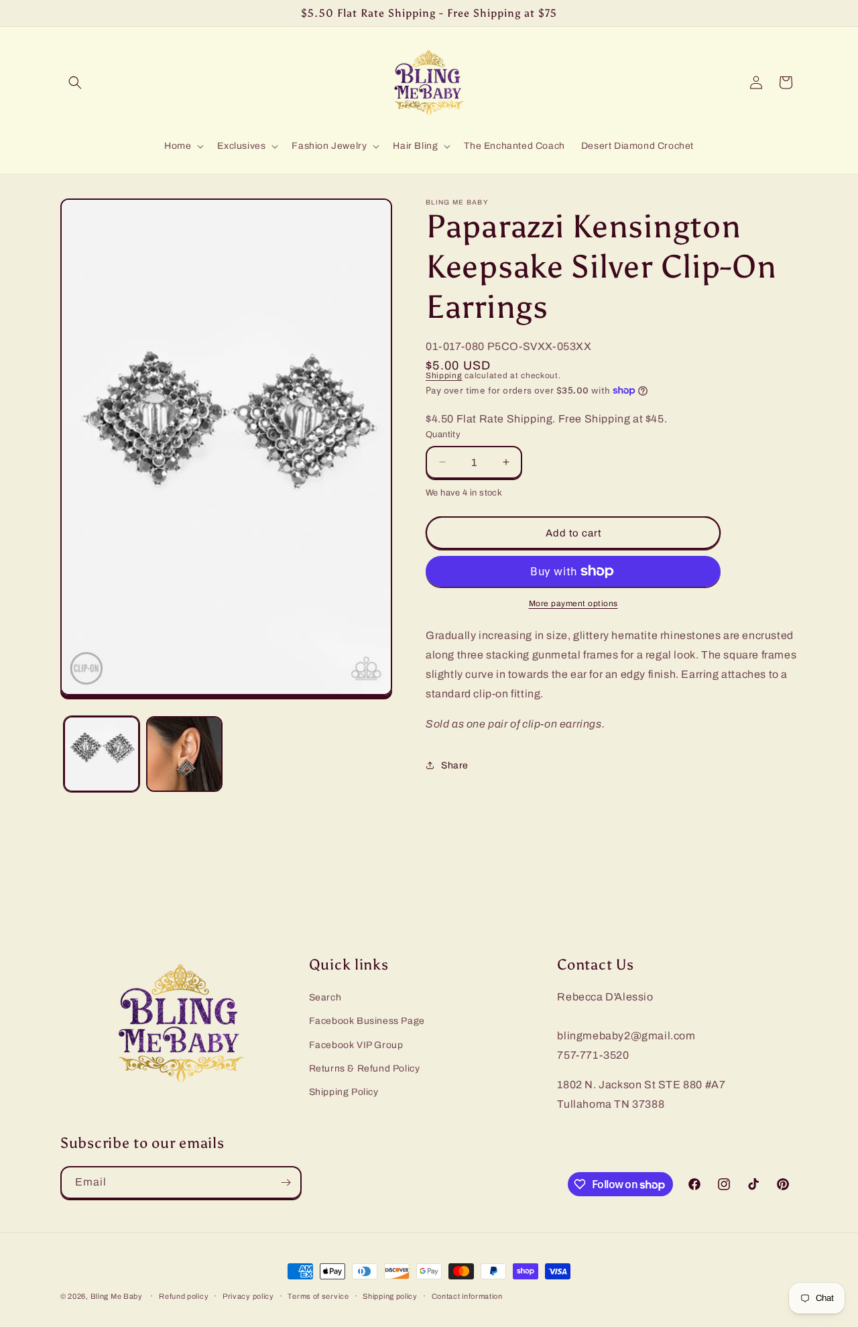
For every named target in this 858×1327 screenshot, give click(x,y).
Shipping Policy (344, 1092)
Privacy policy (248, 1296)
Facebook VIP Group (356, 1044)
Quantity (443, 434)
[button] (75, 82)
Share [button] (455, 765)
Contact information (467, 1296)
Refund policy (183, 1296)
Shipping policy (390, 1296)
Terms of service (318, 1296)
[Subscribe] (285, 1182)
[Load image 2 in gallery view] (184, 754)
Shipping (444, 375)
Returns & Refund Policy (364, 1068)
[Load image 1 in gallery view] (101, 754)
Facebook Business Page (367, 1021)
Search (325, 997)
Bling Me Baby (116, 1296)
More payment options (573, 603)
